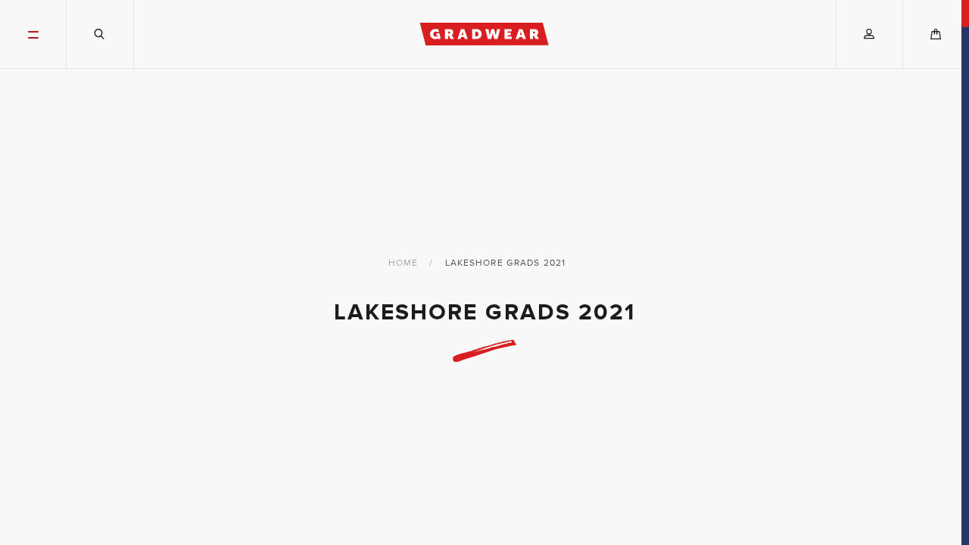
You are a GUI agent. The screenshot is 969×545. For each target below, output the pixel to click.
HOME (403, 262)
